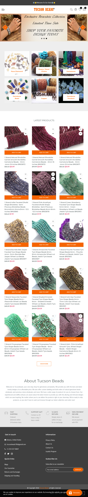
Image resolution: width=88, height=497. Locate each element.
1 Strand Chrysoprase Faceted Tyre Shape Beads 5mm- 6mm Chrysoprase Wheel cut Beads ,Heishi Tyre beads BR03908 (16, 348)
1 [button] (41, 38)
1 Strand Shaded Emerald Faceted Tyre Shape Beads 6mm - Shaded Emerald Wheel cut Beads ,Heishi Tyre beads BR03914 (43, 301)
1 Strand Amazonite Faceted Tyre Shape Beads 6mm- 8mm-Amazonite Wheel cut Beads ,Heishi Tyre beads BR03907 (43, 254)
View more (44, 364)
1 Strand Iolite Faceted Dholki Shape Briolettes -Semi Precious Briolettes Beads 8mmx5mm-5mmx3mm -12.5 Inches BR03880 (17, 207)
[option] (44, 27)
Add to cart (16, 152)
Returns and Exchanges (12, 472)
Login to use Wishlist (25, 129)
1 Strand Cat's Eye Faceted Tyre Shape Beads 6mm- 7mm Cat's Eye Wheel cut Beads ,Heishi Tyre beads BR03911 (70, 301)
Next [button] (83, 27)
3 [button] (46, 38)
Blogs (6, 464)
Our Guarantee (9, 468)
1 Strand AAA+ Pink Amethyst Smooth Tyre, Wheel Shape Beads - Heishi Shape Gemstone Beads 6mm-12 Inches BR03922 (71, 348)
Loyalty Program (51, 451)
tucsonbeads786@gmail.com (16, 444)
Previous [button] (5, 27)
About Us (49, 444)
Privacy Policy (50, 440)
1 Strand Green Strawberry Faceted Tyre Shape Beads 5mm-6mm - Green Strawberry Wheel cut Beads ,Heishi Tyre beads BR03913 (70, 207)
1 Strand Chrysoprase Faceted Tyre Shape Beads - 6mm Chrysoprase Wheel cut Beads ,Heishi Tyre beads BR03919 (44, 348)
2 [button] (44, 38)
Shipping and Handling (12, 476)
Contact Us (49, 448)
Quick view (25, 133)
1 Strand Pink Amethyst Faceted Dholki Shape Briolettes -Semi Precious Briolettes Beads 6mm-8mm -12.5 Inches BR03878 (43, 207)
